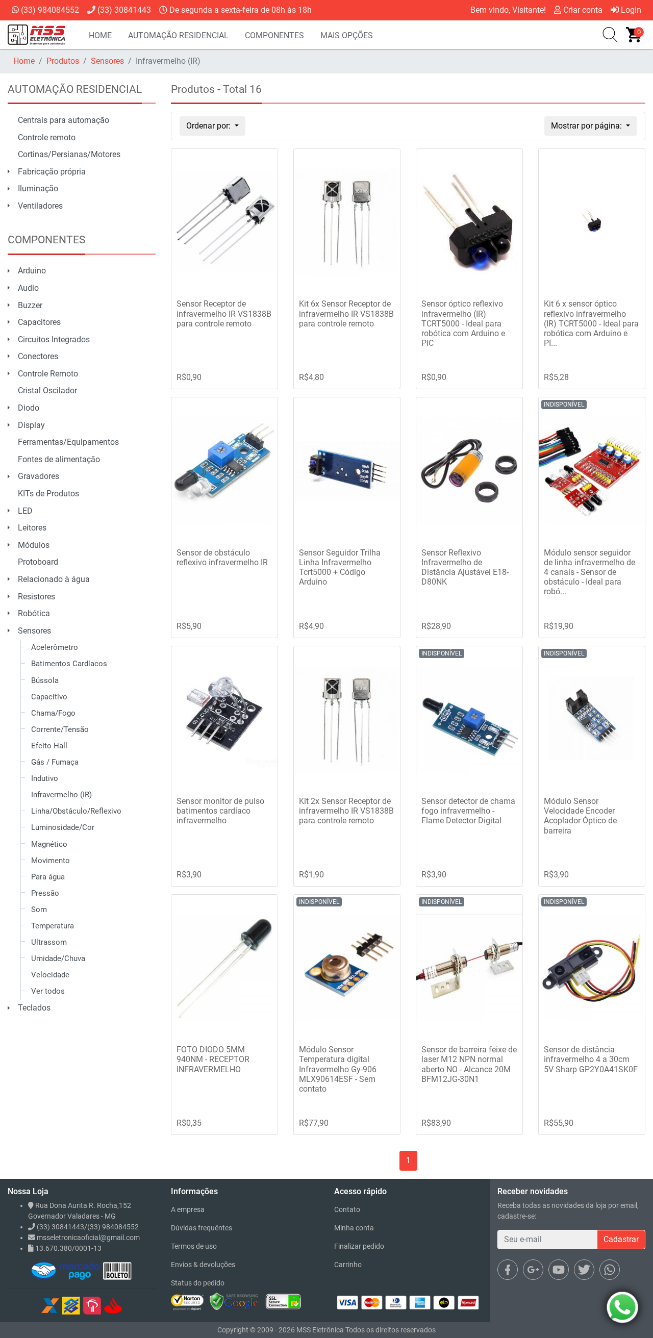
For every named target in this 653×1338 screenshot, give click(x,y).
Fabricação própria (52, 171)
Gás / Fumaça (55, 762)
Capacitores (39, 322)
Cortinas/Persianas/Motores (69, 154)
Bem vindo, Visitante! (508, 10)
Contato (347, 1209)
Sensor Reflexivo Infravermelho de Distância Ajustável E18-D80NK (465, 567)
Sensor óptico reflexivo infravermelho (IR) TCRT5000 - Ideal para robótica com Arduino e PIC (463, 323)
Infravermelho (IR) (61, 794)
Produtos (62, 61)
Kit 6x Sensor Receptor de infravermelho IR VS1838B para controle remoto (346, 313)
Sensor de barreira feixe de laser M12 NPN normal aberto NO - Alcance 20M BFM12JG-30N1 (469, 1064)
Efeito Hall (49, 745)
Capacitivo (49, 696)
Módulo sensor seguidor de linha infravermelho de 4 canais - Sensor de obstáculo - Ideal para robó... (589, 572)
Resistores (36, 596)
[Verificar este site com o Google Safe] (234, 1301)
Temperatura (52, 925)
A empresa (188, 1209)
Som (39, 909)
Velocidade (50, 974)
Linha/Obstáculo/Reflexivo (76, 811)
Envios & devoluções (203, 1264)
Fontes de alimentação (59, 459)
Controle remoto (47, 137)
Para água (48, 876)
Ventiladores (40, 206)
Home (24, 61)
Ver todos (48, 991)
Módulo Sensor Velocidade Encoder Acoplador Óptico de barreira (580, 816)
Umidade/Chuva (58, 958)
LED (25, 511)
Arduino (32, 270)
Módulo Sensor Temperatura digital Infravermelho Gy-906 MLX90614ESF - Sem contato (337, 1069)
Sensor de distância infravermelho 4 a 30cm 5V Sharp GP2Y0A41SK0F (591, 1059)
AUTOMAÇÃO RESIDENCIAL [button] (178, 35)
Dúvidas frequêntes (201, 1228)
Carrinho (348, 1264)
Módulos (33, 545)
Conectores (38, 356)
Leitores (32, 528)
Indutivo (44, 778)
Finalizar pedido (359, 1246)
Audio (28, 288)
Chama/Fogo (53, 713)
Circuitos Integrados (54, 339)
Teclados (34, 1008)
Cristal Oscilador (47, 390)
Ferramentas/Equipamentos (68, 442)
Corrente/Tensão (60, 729)
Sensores (107, 61)
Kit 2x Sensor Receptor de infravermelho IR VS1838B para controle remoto (346, 810)
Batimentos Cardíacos (69, 663)
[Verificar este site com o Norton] (187, 1301)
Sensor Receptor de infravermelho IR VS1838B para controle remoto (224, 313)
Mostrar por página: (587, 126)
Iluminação (38, 188)
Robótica (34, 613)
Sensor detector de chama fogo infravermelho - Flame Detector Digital (468, 810)
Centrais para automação (63, 120)
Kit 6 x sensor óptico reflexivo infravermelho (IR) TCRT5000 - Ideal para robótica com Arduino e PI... (591, 323)
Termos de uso (194, 1246)
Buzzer (30, 305)
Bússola (45, 680)
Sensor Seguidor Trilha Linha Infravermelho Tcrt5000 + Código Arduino (340, 567)
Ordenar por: (209, 126)
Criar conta (581, 10)
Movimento (50, 860)
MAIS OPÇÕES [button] (346, 35)
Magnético (49, 844)
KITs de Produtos (48, 493)
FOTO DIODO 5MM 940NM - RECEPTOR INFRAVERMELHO (213, 1059)
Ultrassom (49, 942)
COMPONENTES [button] (274, 35)
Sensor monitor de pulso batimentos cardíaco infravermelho (220, 810)
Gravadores (38, 476)
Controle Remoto (48, 373)
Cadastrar (621, 1239)
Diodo (28, 408)
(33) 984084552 (49, 10)
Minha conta (354, 1228)
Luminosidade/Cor (62, 827)
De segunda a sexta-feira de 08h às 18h (239, 10)
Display (31, 425)
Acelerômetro (54, 647)
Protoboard (38, 562)
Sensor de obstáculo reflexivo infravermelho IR (222, 557)
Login (630, 10)
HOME (100, 35)
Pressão (45, 893)
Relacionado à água (54, 579)
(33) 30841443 (123, 10)
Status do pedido (197, 1283)
